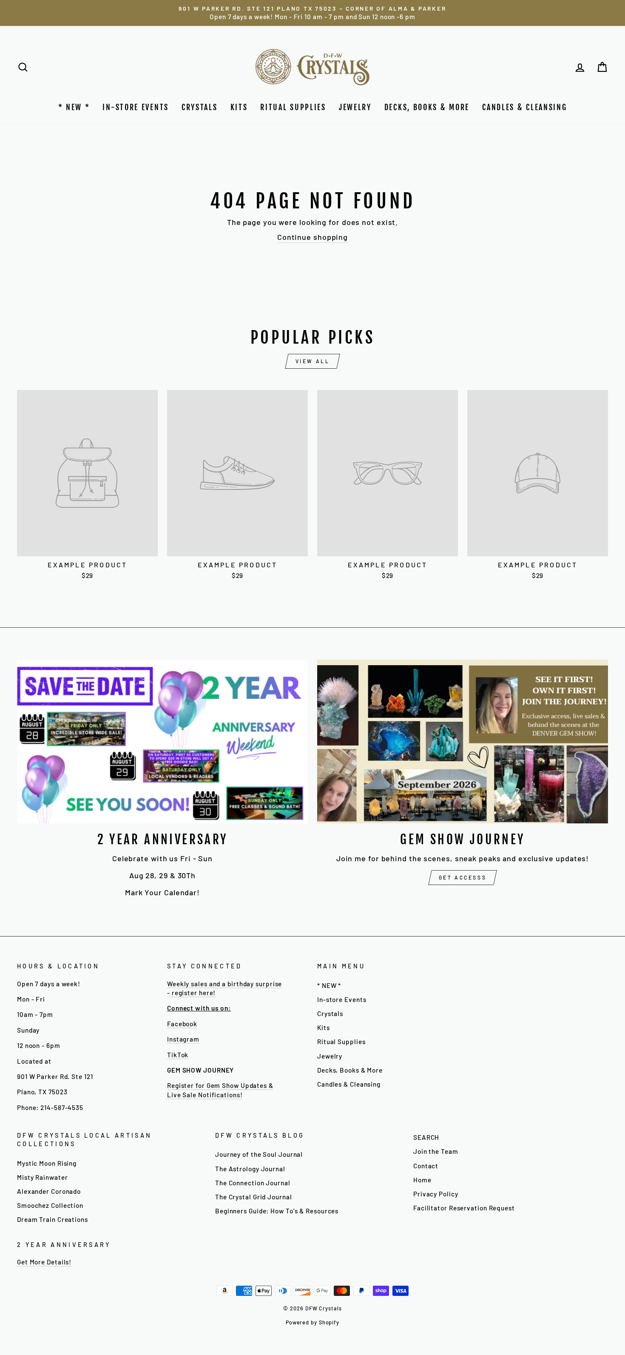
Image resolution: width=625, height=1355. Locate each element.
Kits (239, 107)
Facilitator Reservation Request (464, 1208)
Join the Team (435, 1151)
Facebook (182, 1024)
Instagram (183, 1039)
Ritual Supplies (293, 107)
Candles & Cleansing (524, 107)
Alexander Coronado (49, 1191)
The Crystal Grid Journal (253, 1197)
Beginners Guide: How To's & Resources (276, 1211)
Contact (425, 1166)
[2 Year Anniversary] (162, 741)
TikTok (177, 1055)
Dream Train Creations (52, 1219)
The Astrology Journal (250, 1169)
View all (312, 361)
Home (422, 1180)
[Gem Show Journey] (462, 741)
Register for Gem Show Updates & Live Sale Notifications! (220, 1090)
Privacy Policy (435, 1194)
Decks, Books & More (426, 107)
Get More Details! (44, 1262)
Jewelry (355, 107)
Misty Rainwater (42, 1177)
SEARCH (426, 1137)
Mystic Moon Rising (47, 1163)
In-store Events (135, 107)
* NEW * (74, 107)
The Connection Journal (252, 1183)
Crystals (200, 107)
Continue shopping (312, 237)
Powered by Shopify (312, 1322)
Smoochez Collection (50, 1205)
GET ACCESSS (463, 877)
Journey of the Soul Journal (259, 1154)
